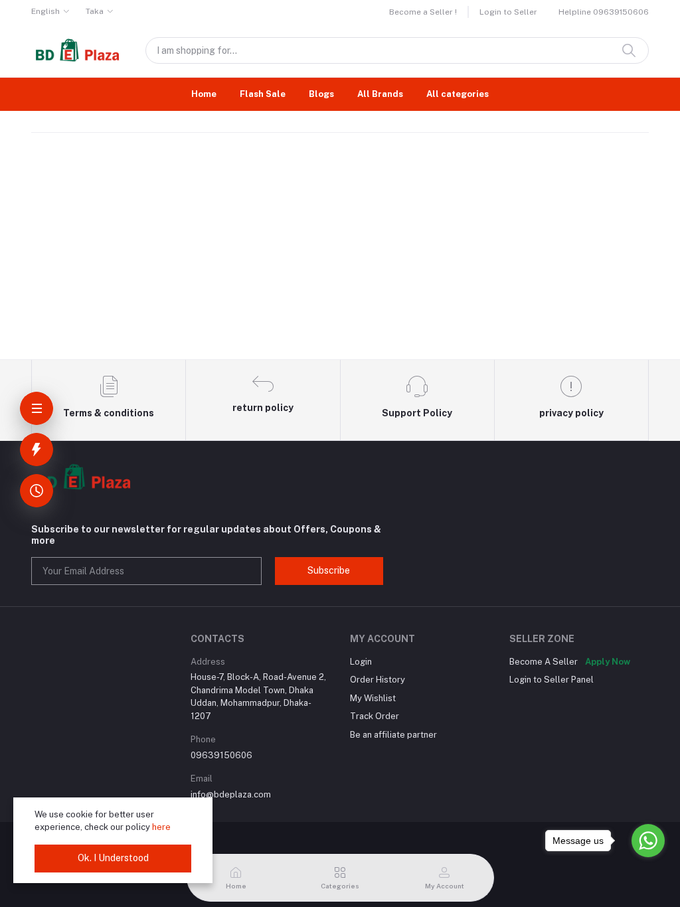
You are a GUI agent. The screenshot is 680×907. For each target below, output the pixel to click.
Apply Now (607, 662)
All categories (457, 94)
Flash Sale (263, 94)
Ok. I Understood (113, 858)
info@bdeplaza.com (231, 794)
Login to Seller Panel (551, 680)
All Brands (380, 94)
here (161, 827)
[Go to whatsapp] (648, 840)
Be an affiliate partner (393, 735)
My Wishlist (373, 698)
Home (203, 94)
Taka (95, 11)
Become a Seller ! (423, 12)
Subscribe (328, 570)
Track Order (374, 716)
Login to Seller (508, 12)
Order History (377, 680)
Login (361, 662)
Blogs (321, 94)
